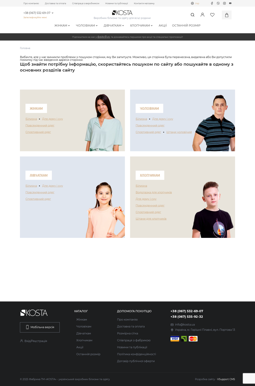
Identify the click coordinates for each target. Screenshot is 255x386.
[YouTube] (230, 3)
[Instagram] (224, 3)
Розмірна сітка (127, 333)
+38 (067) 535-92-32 (187, 317)
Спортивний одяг (38, 132)
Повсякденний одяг (40, 125)
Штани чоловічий (179, 132)
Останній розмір (186, 25)
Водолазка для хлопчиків (154, 192)
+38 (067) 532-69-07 (36, 13)
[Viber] (218, 3)
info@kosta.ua (185, 324)
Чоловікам (85, 25)
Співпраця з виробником (85, 3)
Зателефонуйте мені (35, 17)
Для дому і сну (52, 119)
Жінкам (60, 25)
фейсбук (103, 36)
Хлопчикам (140, 25)
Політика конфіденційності (136, 354)
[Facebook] (212, 3)
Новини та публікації (116, 3)
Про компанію (31, 3)
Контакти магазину (144, 3)
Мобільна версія (42, 327)
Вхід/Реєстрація (35, 341)
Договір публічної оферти (136, 361)
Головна (25, 48)
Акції (163, 25)
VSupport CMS (226, 379)
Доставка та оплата (55, 3)
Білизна (31, 119)
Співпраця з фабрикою (134, 340)
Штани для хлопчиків (151, 218)
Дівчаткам (112, 25)
